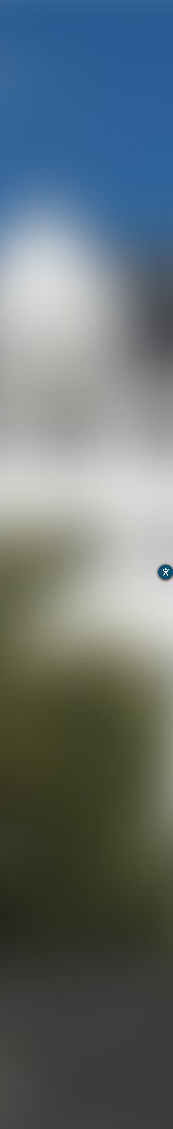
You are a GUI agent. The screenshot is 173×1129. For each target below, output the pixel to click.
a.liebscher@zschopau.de (141, 174)
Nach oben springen (127, 833)
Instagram (49, 833)
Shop (4, 1126)
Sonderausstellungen (18, 1027)
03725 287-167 (145, 98)
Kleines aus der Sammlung (23, 1039)
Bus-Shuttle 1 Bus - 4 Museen (26, 1120)
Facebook (84, 833)
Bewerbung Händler (17, 1097)
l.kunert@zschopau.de (138, 115)
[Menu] (160, 8)
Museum (8, 1016)
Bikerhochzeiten (14, 1114)
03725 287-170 (145, 39)
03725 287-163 (145, 157)
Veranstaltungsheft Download (26, 1091)
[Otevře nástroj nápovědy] (165, 571)
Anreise (6, 1074)
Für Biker (8, 1102)
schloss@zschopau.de (138, 56)
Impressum (106, 1009)
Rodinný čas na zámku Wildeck (27, 1033)
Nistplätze (9, 1062)
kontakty (8, 1079)
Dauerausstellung (15, 1021)
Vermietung (10, 1056)
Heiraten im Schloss (17, 1050)
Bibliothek (8, 1068)
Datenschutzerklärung (76, 1009)
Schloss (7, 1044)
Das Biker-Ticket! (15, 1108)
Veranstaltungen (14, 1085)
